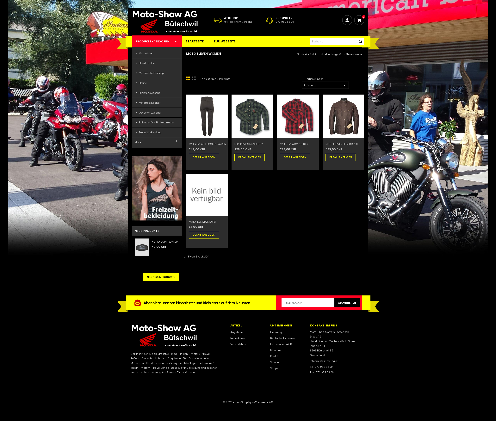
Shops (274, 368)
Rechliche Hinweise (282, 338)
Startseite (195, 41)
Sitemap (275, 362)
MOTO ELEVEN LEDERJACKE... (343, 144)
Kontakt (275, 356)
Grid (189, 79)
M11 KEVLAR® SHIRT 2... (249, 144)
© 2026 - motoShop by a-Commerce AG (248, 402)
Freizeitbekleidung (148, 132)
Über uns (275, 350)
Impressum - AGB (281, 344)
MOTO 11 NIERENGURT (202, 221)
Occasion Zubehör (148, 112)
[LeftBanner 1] (157, 187)
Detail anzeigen (204, 157)
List (195, 79)
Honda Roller (145, 63)
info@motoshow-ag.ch (324, 360)
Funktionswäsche (147, 92)
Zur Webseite (225, 41)
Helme (141, 82)
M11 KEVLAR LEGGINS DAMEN (207, 144)
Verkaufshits (238, 344)
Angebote (236, 332)
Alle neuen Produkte (160, 277)
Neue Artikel (238, 338)
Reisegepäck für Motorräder (154, 122)
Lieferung (276, 332)
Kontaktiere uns (323, 325)
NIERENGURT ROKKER (165, 241)
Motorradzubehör (147, 102)
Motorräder (144, 53)
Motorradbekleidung (149, 73)
